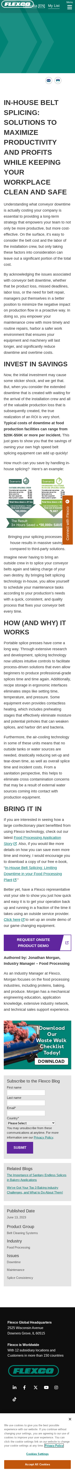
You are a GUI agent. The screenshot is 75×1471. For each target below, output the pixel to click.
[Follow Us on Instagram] (58, 1388)
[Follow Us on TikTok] (16, 1399)
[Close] (70, 1419)
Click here (12, 920)
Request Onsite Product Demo (33, 943)
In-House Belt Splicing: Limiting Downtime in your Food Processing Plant (33, 874)
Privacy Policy (43, 1137)
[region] (37, 1442)
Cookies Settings (37, 1454)
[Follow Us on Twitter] (37, 1388)
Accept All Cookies (37, 1464)
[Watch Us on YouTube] (47, 1388)
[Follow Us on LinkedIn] (16, 1388)
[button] (27, 5)
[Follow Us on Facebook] (26, 1388)
